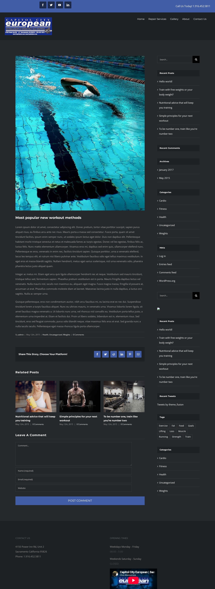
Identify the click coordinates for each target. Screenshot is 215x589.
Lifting (162, 431)
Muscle (182, 431)
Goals (191, 425)
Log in (162, 256)
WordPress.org (167, 280)
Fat (173, 425)
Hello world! (111, 408)
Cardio (162, 200)
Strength (176, 436)
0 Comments (78, 334)
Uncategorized (55, 334)
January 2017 (166, 169)
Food (181, 425)
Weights (66, 334)
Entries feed (165, 264)
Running (163, 436)
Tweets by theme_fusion (170, 404)
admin (21, 334)
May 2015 (164, 177)
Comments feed (167, 272)
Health (45, 334)
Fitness (163, 208)
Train (188, 436)
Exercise (163, 425)
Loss (172, 431)
